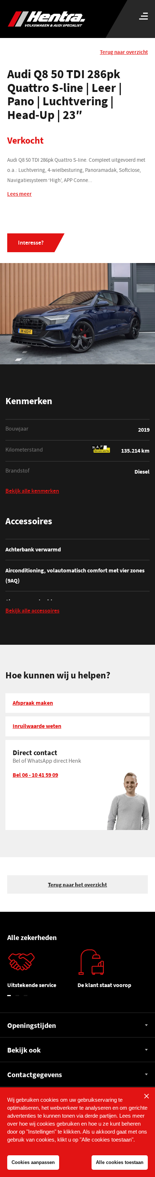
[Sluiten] (146, 1096)
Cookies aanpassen (33, 1162)
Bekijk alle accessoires (32, 611)
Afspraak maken (33, 702)
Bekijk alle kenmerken (32, 492)
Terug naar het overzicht (77, 884)
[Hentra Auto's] (58, 19)
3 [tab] (26, 995)
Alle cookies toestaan (119, 1162)
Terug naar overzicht (124, 52)
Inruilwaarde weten (37, 725)
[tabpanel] (42, 972)
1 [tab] (9, 995)
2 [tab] (17, 995)
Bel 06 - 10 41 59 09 (35, 774)
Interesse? (31, 243)
